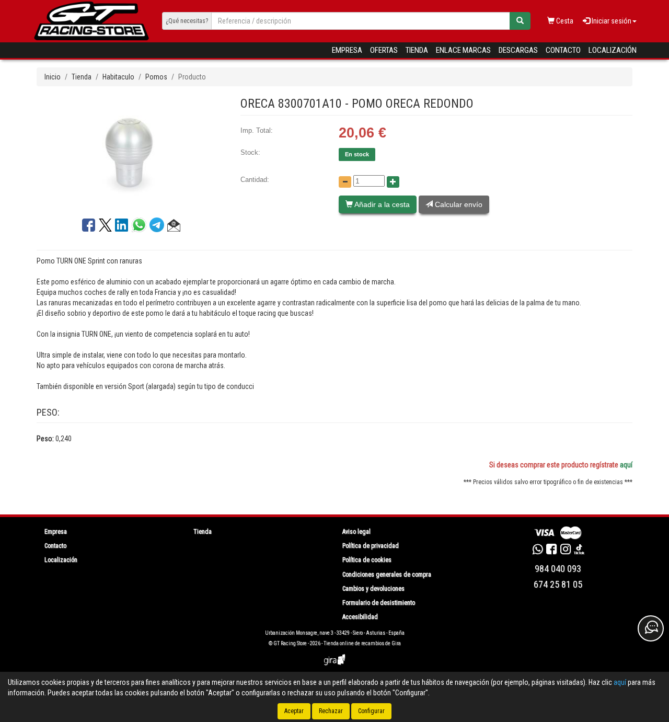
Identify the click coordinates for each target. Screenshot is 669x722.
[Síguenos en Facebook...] (551, 550)
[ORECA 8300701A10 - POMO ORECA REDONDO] (131, 152)
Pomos (156, 77)
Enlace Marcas (463, 50)
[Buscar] (520, 21)
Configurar (371, 711)
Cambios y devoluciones (373, 588)
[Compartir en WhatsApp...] (140, 227)
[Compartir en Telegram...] (158, 227)
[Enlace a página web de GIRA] (334, 667)
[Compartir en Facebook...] (89, 227)
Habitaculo (118, 77)
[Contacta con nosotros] (651, 628)
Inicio (52, 77)
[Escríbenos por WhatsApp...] (537, 550)
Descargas (518, 50)
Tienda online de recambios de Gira (362, 643)
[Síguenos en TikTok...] (579, 550)
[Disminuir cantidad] (345, 182)
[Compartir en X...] (105, 227)
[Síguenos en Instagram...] (565, 550)
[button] (173, 227)
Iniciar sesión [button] (610, 21)
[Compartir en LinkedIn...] (122, 227)
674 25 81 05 (558, 584)
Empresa (347, 50)
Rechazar (331, 711)
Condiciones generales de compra (386, 574)
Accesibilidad (360, 617)
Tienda (417, 50)
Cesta (564, 21)
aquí (626, 465)
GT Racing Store (290, 643)
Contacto (563, 50)
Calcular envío (457, 204)
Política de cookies (366, 560)
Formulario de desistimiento (378, 602)
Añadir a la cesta (381, 204)
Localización (613, 50)
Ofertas (384, 50)
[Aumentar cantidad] (393, 182)
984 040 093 (558, 568)
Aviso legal (356, 531)
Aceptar (294, 711)
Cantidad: (254, 180)
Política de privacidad (370, 545)
